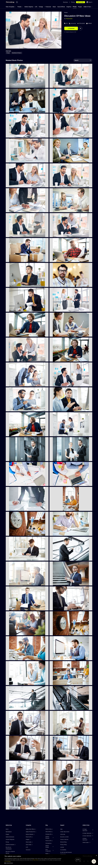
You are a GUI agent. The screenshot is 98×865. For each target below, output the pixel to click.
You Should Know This (56, 807)
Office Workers (54, 732)
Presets (20, 6)
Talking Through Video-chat (57, 658)
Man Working (10, 334)
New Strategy (10, 160)
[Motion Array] (52, 829)
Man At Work (10, 284)
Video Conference (11, 558)
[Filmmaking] (51, 843)
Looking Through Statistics (13, 110)
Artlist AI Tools (87, 6)
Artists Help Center (64, 831)
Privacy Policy (63, 844)
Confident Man (54, 284)
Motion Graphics (29, 6)
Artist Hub (62, 834)
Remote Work (10, 583)
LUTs (36, 6)
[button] (34, 863)
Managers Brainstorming (12, 633)
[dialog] (49, 859)
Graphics (68, 6)
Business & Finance (16, 52)
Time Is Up (53, 558)
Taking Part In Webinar (12, 85)
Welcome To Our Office (56, 309)
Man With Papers (55, 782)
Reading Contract (55, 235)
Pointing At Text (10, 757)
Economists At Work (55, 334)
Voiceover (48, 6)
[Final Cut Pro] (52, 841)
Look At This (53, 434)
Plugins (80, 6)
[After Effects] (52, 832)
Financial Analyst (54, 608)
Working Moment (11, 384)
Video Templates (10, 6)
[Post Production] (52, 850)
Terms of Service (64, 839)
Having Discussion (11, 409)
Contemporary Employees (13, 185)
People (8, 52)
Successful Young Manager (57, 359)
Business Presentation (56, 409)
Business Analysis (11, 807)
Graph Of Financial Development (14, 484)
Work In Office (54, 633)
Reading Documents (11, 782)
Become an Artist (64, 836)
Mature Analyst (54, 508)
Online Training (54, 260)
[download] (46, 86)
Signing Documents (11, 508)
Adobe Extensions (10, 836)
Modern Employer (11, 235)
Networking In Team (55, 85)
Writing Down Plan (11, 135)
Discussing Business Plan (56, 135)
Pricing (7, 842)
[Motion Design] (52, 846)
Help (61, 829)
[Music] (49, 853)
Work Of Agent (54, 757)
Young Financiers (55, 459)
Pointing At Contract (12, 359)
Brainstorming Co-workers (57, 110)
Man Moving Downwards (13, 708)
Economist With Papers (12, 459)
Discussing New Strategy (56, 484)
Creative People (54, 210)
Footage (41, 6)
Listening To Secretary (56, 384)
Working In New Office (12, 608)
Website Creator (11, 658)
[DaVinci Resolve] (52, 837)
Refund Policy (63, 842)
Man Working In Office (12, 309)
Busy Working (10, 260)
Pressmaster (69, 18)
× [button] (96, 855)
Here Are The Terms (11, 683)
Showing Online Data (12, 210)
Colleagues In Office (55, 185)
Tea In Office (54, 160)
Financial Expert (54, 583)
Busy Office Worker (55, 533)
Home (7, 829)
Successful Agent (11, 732)
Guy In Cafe (9, 434)
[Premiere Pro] (52, 834)
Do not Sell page (8, 861)
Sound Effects (61, 6)
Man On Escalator (55, 708)
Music (54, 6)
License (62, 847)
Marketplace (9, 831)
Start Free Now (80, 2)
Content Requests (10, 839)
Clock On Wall (10, 533)
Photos (74, 6)
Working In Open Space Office (58, 683)
